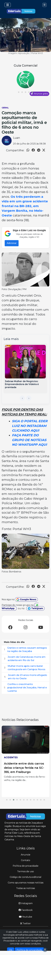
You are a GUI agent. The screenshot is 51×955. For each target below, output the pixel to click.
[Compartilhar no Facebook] (33, 150)
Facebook (27, 910)
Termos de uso (25, 871)
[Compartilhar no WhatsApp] (27, 150)
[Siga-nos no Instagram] (25, 627)
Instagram (27, 903)
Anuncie (25, 854)
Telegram (37, 608)
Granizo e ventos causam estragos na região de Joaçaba (27, 650)
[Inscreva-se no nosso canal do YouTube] (40, 627)
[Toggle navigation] (8, 5)
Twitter (26, 923)
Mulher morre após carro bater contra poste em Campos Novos (26, 668)
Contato (25, 860)
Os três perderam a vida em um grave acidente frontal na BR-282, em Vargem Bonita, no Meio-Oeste (25, 206)
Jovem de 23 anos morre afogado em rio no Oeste (27, 677)
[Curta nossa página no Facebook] (10, 627)
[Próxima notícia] (28, 398)
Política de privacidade (25, 866)
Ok (10, 950)
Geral (5, 107)
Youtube (27, 916)
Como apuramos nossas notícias (25, 882)
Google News (27, 599)
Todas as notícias (25, 888)
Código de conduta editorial (25, 877)
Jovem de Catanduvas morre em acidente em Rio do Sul (26, 659)
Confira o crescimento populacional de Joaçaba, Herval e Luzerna (27, 687)
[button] (18, 92)
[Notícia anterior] (22, 398)
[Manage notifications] (45, 949)
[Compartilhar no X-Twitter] (43, 150)
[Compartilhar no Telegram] (38, 150)
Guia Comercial (25, 65)
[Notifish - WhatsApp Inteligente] (25, 79)
